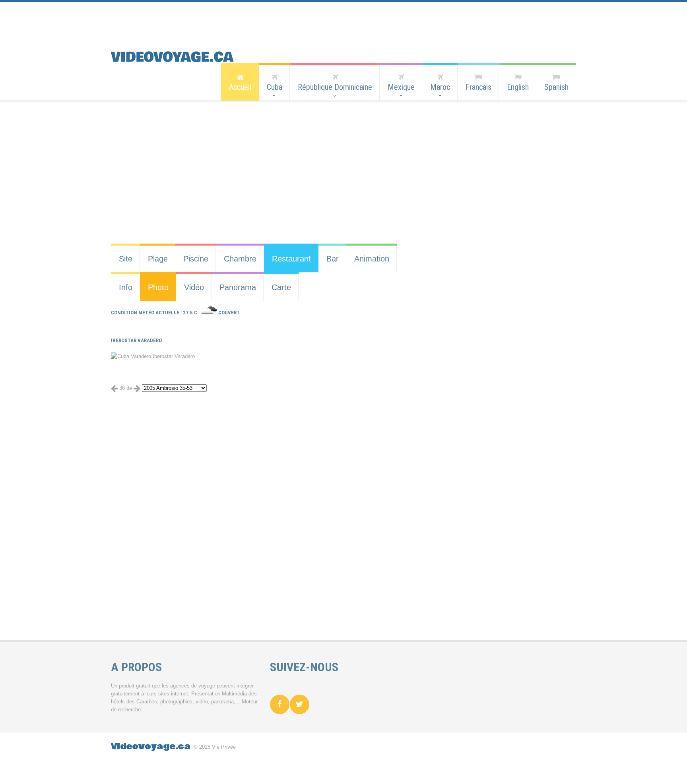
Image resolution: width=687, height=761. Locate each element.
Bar (332, 258)
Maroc (440, 87)
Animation (371, 258)
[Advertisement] (337, 20)
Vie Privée (224, 747)
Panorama (237, 287)
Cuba (274, 87)
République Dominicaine (335, 87)
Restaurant (291, 258)
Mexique (401, 87)
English (518, 87)
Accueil (240, 87)
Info (125, 287)
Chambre (240, 258)
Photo (158, 287)
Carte (281, 287)
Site (125, 258)
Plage (158, 258)
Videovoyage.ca (150, 746)
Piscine (195, 258)
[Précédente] (114, 388)
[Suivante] (137, 388)
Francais (478, 87)
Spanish (556, 87)
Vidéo (194, 287)
